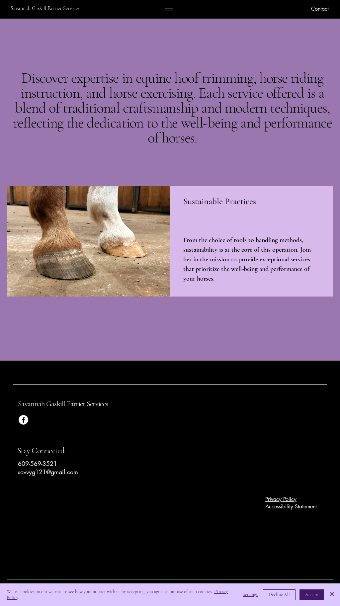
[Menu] (169, 9)
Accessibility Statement (291, 506)
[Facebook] (23, 420)
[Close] (332, 595)
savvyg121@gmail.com (48, 472)
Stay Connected (41, 451)
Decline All (279, 594)
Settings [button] (250, 594)
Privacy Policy (281, 499)
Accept (311, 594)
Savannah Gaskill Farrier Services (64, 403)
